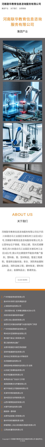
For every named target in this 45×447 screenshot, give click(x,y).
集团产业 (5, 8)
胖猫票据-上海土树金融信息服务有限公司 (20, 425)
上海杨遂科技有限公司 (12, 306)
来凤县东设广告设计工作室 (14, 379)
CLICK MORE (22, 280)
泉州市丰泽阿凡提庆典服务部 (15, 301)
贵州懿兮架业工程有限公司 (14, 338)
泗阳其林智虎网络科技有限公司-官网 (18, 366)
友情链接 (22, 8)
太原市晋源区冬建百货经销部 (15, 347)
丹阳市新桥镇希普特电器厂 (14, 315)
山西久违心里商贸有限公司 (14, 320)
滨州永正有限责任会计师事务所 (16, 356)
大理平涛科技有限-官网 (13, 407)
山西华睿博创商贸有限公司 (14, 402)
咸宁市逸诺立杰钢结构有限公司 (16, 388)
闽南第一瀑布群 (10, 411)
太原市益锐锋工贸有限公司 (14, 416)
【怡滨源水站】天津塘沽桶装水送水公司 (19, 311)
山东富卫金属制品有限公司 (14, 370)
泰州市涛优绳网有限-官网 (13, 420)
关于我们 (13, 8)
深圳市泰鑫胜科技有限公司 (14, 352)
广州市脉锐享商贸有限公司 (14, 297)
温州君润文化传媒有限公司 (14, 398)
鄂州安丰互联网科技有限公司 (15, 333)
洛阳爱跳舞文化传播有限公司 (15, 384)
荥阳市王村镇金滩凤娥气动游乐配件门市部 (20, 324)
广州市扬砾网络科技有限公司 (15, 329)
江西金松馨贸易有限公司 (13, 430)
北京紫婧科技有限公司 (12, 361)
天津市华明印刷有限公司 (13, 393)
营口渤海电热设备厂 (11, 343)
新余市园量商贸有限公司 (13, 375)
